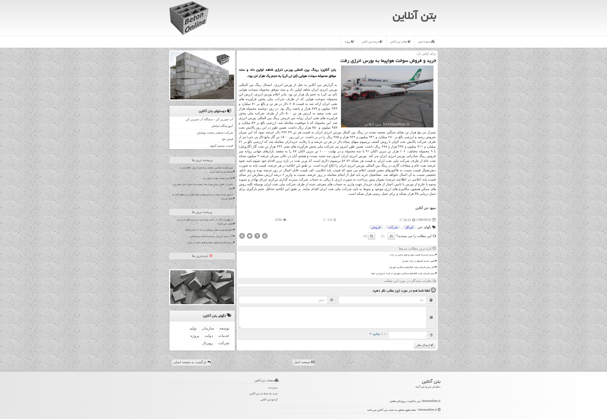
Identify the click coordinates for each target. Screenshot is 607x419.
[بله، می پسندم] (391, 236)
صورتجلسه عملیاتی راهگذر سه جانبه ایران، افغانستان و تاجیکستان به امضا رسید (206, 169)
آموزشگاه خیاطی (222, 126)
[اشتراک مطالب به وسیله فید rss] (242, 235)
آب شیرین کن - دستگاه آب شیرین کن (209, 119)
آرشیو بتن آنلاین (269, 399)
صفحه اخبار (302, 362)
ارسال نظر (423, 345)
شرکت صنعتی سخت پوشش (215, 132)
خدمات (223, 336)
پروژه (348, 41)
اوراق (263, 179)
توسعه (224, 328)
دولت (208, 336)
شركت (280, 99)
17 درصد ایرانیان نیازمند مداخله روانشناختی (211, 236)
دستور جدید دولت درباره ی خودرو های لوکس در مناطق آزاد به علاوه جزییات (203, 196)
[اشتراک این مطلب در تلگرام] (265, 235)
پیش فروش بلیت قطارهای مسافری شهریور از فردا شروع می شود (403, 273)
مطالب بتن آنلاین (399, 41)
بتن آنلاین (414, 15)
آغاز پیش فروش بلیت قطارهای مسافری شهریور (412, 267)
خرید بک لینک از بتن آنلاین (263, 393)
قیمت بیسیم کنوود (221, 145)
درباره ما (273, 387)
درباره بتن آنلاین (371, 41)
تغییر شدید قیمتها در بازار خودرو (418, 261)
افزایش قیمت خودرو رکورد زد (218, 178)
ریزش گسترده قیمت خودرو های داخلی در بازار (412, 254)
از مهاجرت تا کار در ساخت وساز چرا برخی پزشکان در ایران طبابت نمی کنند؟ (205, 221)
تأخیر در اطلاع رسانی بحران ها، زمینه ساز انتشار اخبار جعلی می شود (203, 186)
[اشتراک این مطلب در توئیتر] (249, 235)
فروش (285, 118)
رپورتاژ (207, 343)
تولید (193, 328)
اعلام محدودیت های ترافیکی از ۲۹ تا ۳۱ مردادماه (209, 230)
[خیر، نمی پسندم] (371, 236)
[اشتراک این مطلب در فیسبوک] (257, 235)
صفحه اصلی (424, 41)
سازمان (208, 328)
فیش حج (227, 139)
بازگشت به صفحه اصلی (190, 362)
